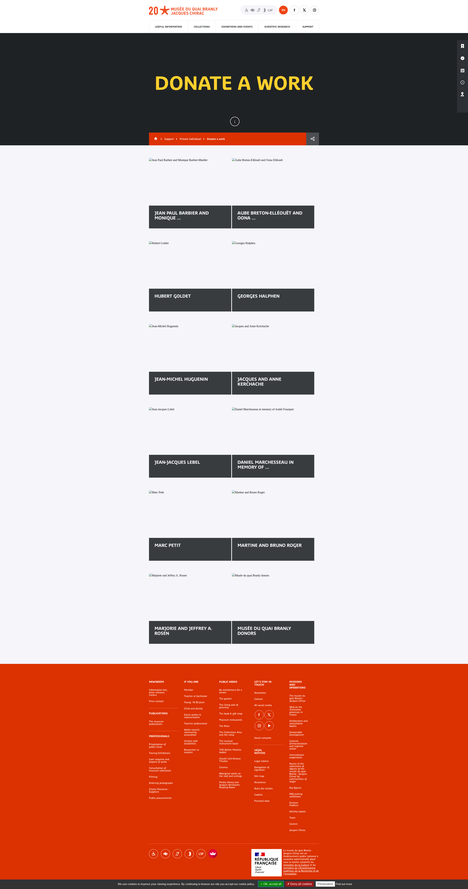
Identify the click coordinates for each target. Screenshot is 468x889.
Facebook (294, 10)
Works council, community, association (192, 732)
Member (188, 690)
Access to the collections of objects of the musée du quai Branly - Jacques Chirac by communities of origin (298, 772)
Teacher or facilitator (195, 696)
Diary (462, 70)
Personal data (261, 801)
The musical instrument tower (228, 742)
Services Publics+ (294, 804)
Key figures (295, 788)
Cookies (258, 795)
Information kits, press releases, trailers (158, 692)
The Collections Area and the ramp (230, 733)
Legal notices (261, 761)
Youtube (269, 725)
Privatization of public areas (157, 745)
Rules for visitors (263, 788)
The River (224, 726)
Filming (153, 777)
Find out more (344, 884)
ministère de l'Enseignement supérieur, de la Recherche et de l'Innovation (301, 871)
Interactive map (462, 94)
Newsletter (260, 693)
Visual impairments (165, 853)
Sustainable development (296, 733)
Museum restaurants (230, 720)
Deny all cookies (301, 884)
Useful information (168, 26)
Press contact (156, 701)
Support (307, 26)
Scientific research (277, 26)
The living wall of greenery (228, 706)
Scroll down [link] (234, 121)
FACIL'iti (213, 853)
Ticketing (462, 46)
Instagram (314, 10)
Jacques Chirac (297, 830)
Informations (462, 58)
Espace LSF (201, 853)
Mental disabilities (189, 853)
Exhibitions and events (237, 26)
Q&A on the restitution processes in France (296, 711)
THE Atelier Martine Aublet (230, 751)
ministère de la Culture (296, 865)
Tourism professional (195, 723)
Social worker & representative (192, 716)
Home (155, 139)
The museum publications (156, 722)
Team (292, 818)
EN (283, 10)
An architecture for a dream (230, 691)
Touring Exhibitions (159, 753)
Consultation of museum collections (160, 769)
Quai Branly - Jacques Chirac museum (183, 10)
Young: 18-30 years (194, 702)
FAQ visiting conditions (295, 795)
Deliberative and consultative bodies (298, 723)
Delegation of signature (261, 768)
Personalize (325, 884)
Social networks (262, 738)
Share (312, 139)
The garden (225, 698)
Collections (202, 26)
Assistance (260, 782)
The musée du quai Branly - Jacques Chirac (297, 698)
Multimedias (462, 82)
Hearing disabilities (177, 853)
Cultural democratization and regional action (298, 745)
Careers (293, 824)
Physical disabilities (153, 853)
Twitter (304, 10)
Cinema (223, 767)
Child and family (193, 708)
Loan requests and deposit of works (159, 760)
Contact (258, 699)
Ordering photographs (161, 783)
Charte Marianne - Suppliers (159, 790)
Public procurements (160, 798)
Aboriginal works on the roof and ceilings (230, 774)
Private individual (190, 138)
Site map (259, 776)
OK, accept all (272, 884)
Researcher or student (191, 751)
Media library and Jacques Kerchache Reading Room (229, 785)
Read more (166, 307)
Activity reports (297, 811)
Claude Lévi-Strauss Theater (230, 759)
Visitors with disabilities (259, 9)
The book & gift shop (230, 713)
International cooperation (296, 756)
